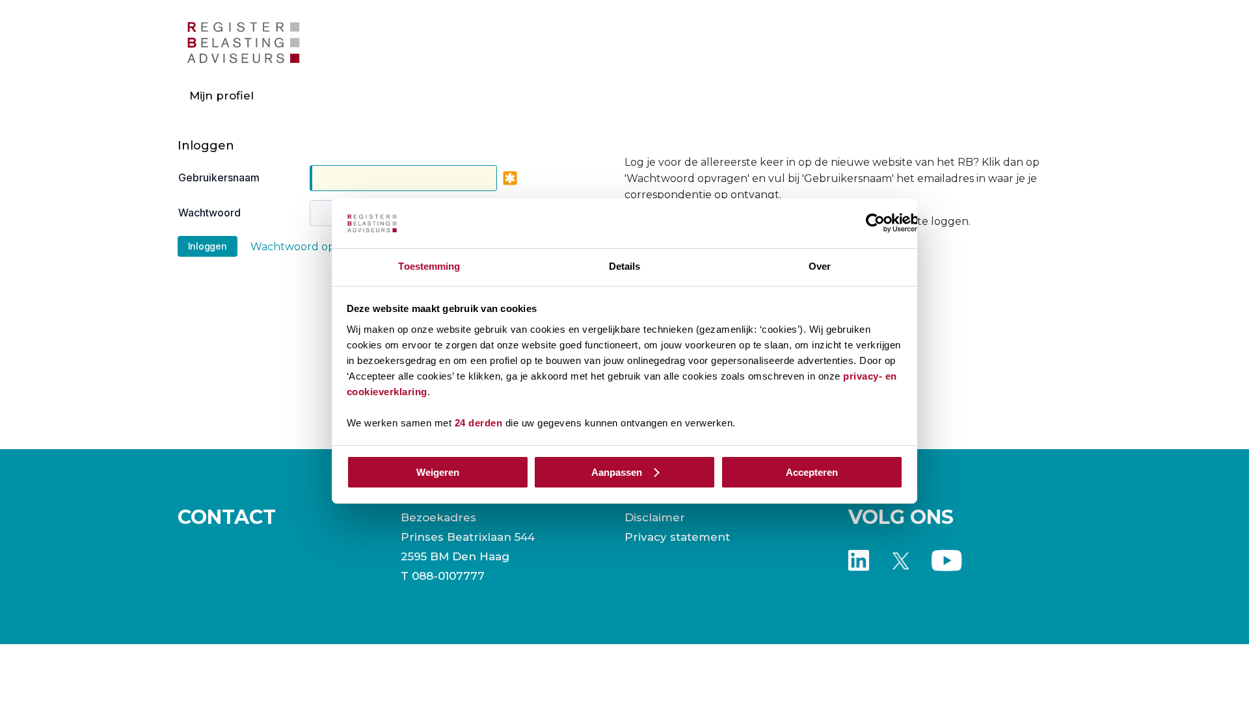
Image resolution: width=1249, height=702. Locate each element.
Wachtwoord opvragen (310, 246)
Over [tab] (820, 266)
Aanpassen (616, 472)
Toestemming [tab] (429, 266)
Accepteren (812, 472)
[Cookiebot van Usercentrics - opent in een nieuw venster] (875, 223)
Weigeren (437, 472)
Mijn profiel (221, 95)
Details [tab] (625, 266)
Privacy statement (677, 536)
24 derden (479, 422)
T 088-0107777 (443, 575)
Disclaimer (654, 517)
